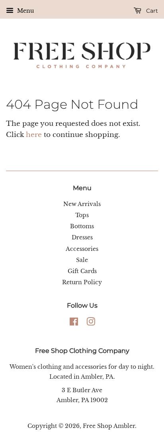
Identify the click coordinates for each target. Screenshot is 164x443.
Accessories (82, 248)
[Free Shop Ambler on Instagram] (90, 323)
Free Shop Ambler (109, 426)
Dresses (82, 237)
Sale (82, 260)
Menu (25, 10)
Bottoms (82, 226)
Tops (82, 215)
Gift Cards (82, 271)
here (34, 135)
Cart (151, 10)
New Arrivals (82, 204)
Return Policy (82, 282)
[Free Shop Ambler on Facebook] (73, 323)
